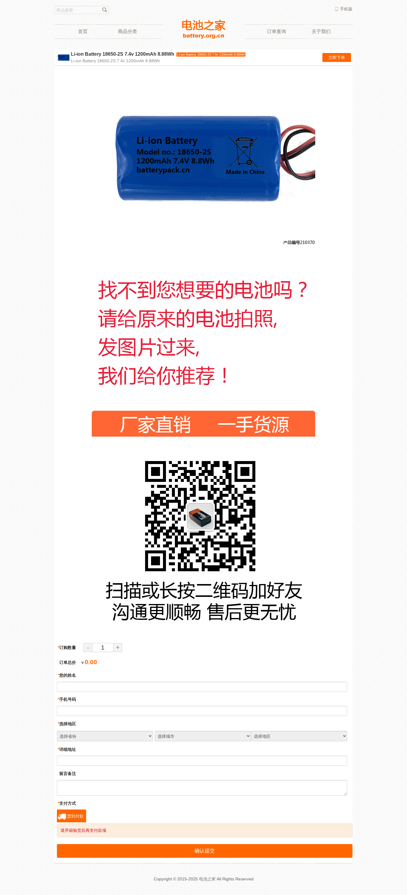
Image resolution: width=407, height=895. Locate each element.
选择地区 (67, 723)
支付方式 (67, 803)
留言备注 (67, 773)
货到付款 (75, 816)
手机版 (346, 9)
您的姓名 (67, 675)
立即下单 (336, 57)
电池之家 (207, 879)
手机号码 (67, 699)
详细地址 (67, 749)
